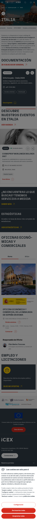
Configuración (18, 505)
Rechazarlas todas (18, 510)
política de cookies (29, 496)
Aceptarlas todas (18, 516)
